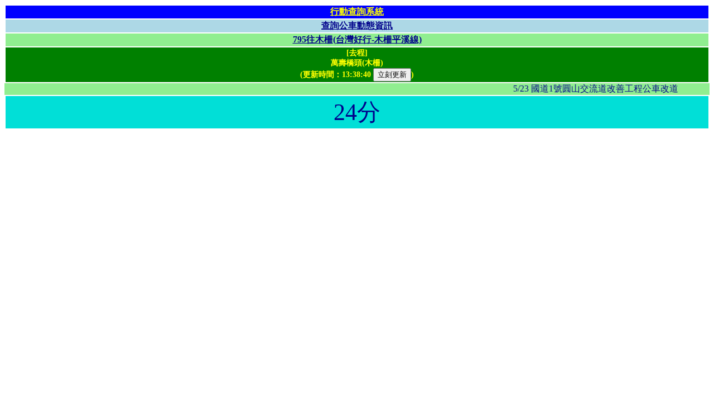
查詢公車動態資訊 (357, 25)
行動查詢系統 (357, 11)
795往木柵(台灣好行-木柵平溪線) (357, 39)
